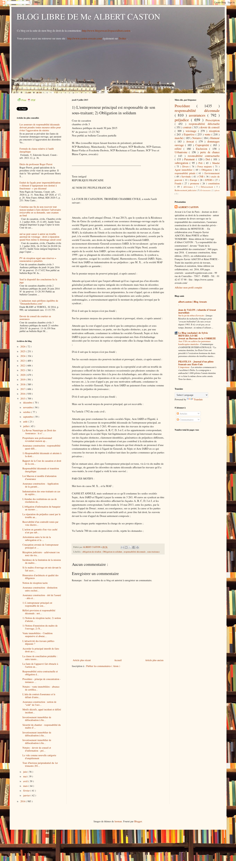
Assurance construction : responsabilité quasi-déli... (41, 447)
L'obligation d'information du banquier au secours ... (41, 508)
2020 (23, 374)
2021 (23, 370)
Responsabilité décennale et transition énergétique (40, 470)
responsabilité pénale (186, 173)
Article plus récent (82, 660)
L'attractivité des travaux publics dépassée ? (38, 642)
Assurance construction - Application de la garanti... (40, 485)
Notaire (197, 138)
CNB (201, 176)
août (25, 421)
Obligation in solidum (113, 551)
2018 (23, 384)
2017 (23, 389)
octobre (27, 412)
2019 (23, 379)
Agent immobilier (184, 169)
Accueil (118, 660)
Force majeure (205, 166)
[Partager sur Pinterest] (137, 547)
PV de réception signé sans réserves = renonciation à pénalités (38, 259)
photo (217, 190)
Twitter (123, 38)
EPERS (209, 180)
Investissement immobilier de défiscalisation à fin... (36, 719)
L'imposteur (184, 367)
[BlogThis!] (126, 547)
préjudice (183, 119)
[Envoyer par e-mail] (122, 547)
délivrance (188, 186)
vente (208, 134)
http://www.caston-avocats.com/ (84, 38)
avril (25, 781)
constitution (214, 183)
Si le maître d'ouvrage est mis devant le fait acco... (41, 569)
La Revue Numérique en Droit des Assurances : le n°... (39, 432)
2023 (23, 360)
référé (179, 149)
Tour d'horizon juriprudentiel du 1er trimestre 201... (40, 764)
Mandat (216, 163)
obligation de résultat (92, 551)
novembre (28, 407)
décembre (28, 402)
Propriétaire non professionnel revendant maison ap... (37, 439)
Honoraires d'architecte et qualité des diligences (40, 577)
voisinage (192, 131)
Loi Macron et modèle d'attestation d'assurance (39, 477)
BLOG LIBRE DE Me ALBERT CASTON (88, 16)
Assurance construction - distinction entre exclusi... (39, 589)
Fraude (179, 183)
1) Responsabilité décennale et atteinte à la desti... (41, 455)
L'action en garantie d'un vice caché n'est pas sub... (39, 531)
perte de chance (210, 152)
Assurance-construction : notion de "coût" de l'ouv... (39, 703)
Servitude (186, 176)
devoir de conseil (210, 127)
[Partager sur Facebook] (133, 547)
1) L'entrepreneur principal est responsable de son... (37, 604)
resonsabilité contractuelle (204, 156)
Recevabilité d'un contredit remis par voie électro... (40, 523)
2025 (23, 351)
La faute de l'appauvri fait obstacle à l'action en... (40, 665)
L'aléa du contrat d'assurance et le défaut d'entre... (38, 696)
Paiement (190, 159)
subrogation (182, 163)
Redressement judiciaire (186, 190)
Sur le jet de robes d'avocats (191, 315)
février (26, 790)
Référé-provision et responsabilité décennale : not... (38, 612)
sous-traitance (153, 551)
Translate (198, 399)
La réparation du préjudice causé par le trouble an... (41, 516)
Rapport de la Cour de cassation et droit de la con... (41, 462)
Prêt (201, 163)
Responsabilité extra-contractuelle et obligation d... (40, 673)
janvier (27, 795)
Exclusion (202, 149)
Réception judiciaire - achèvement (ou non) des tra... (41, 554)
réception (214, 131)
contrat (187, 127)
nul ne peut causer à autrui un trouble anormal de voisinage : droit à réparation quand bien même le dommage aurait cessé (40, 236)
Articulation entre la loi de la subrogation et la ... (36, 538)
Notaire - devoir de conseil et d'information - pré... (36, 749)
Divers (186, 166)
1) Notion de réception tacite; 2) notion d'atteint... (41, 619)
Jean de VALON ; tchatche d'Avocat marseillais (197, 311)
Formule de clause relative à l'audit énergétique (37, 150)
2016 (23, 393)
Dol (208, 159)
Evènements (206, 190)
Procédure (186, 105)
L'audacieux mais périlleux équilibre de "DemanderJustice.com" (39, 302)
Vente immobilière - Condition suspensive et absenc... (37, 635)
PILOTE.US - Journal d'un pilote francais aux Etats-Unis (196, 363)
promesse (195, 183)
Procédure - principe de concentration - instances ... (41, 680)
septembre (28, 416)
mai (25, 776)
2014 (23, 801)
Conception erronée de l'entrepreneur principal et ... (40, 546)
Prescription (213, 120)
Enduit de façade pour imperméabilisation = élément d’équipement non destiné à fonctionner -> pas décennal (40, 185)
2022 (23, 365)
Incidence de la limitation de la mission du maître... (41, 561)
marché (179, 138)
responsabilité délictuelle (204, 124)
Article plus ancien (154, 660)
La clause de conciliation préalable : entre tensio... (40, 658)
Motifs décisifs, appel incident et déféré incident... (41, 711)
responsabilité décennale (135, 551)
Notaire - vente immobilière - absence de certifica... (40, 688)
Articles (183, 413)
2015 (23, 398)
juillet (26, 426)
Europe (194, 180)
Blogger (138, 821)
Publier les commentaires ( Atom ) (103, 666)
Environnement (212, 173)
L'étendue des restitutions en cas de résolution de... (39, 500)
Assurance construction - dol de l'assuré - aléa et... (41, 596)
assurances (198, 115)
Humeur (215, 138)
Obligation (207, 169)
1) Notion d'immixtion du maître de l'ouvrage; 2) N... (40, 627)
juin (25, 771)
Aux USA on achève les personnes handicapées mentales (194, 343)
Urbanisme (182, 152)
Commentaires (186, 419)
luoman (118, 821)
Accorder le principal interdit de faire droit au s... (40, 650)
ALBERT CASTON (188, 207)
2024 (23, 356)
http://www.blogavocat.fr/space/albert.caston (106, 30)
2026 (23, 346)
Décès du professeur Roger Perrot (36, 164)
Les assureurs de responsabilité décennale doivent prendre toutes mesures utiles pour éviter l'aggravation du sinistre (40, 127)
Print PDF (28, 100)
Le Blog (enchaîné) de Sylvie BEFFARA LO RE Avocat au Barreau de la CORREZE (197, 335)
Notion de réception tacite (35, 582)
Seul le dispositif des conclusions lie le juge (38, 281)
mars (26, 786)
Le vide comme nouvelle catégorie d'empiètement (39, 757)
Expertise (190, 134)
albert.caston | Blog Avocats (192, 301)
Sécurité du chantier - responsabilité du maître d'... (41, 726)
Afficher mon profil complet (188, 287)
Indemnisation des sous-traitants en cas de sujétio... (41, 493)
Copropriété (202, 145)
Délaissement (207, 186)
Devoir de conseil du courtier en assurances (35, 318)
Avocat (191, 141)
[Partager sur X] (130, 547)
